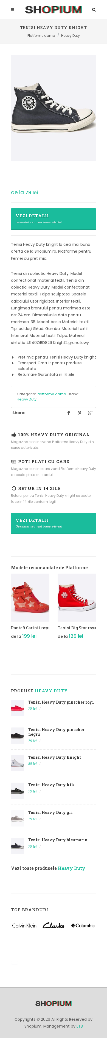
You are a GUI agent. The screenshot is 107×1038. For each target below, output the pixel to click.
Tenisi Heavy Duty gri (50, 812)
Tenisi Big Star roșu (77, 627)
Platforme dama (51, 394)
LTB (80, 1026)
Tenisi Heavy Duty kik (51, 784)
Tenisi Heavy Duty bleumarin (58, 839)
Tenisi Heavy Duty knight (54, 757)
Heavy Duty (26, 399)
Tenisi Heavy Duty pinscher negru (56, 732)
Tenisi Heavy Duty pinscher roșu (61, 702)
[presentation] (6, 611)
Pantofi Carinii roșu (30, 627)
